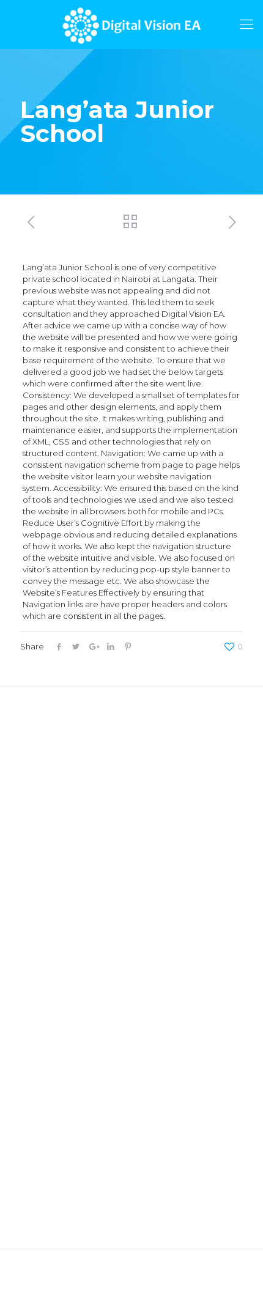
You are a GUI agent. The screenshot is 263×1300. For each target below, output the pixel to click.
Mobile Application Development (86, 898)
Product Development (65, 934)
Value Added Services (63, 987)
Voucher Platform (55, 788)
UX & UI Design (49, 916)
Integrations (43, 951)
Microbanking (47, 1115)
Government (45, 1061)
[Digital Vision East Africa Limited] (131, 24)
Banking (36, 1097)
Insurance (39, 1079)
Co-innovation (48, 1005)
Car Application (50, 824)
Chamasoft (41, 753)
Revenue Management (66, 969)
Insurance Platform (57, 806)
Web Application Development (82, 880)
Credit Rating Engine (61, 770)
